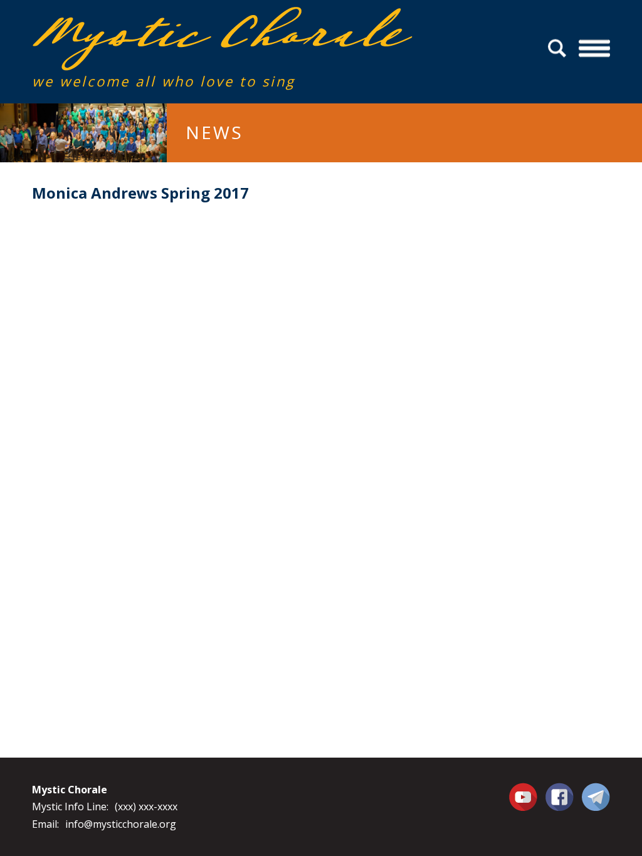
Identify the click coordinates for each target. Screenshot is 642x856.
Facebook (559, 789)
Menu (594, 48)
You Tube (524, 796)
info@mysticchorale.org (120, 824)
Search (559, 48)
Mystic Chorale (104, 19)
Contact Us (596, 796)
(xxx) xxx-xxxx (146, 806)
